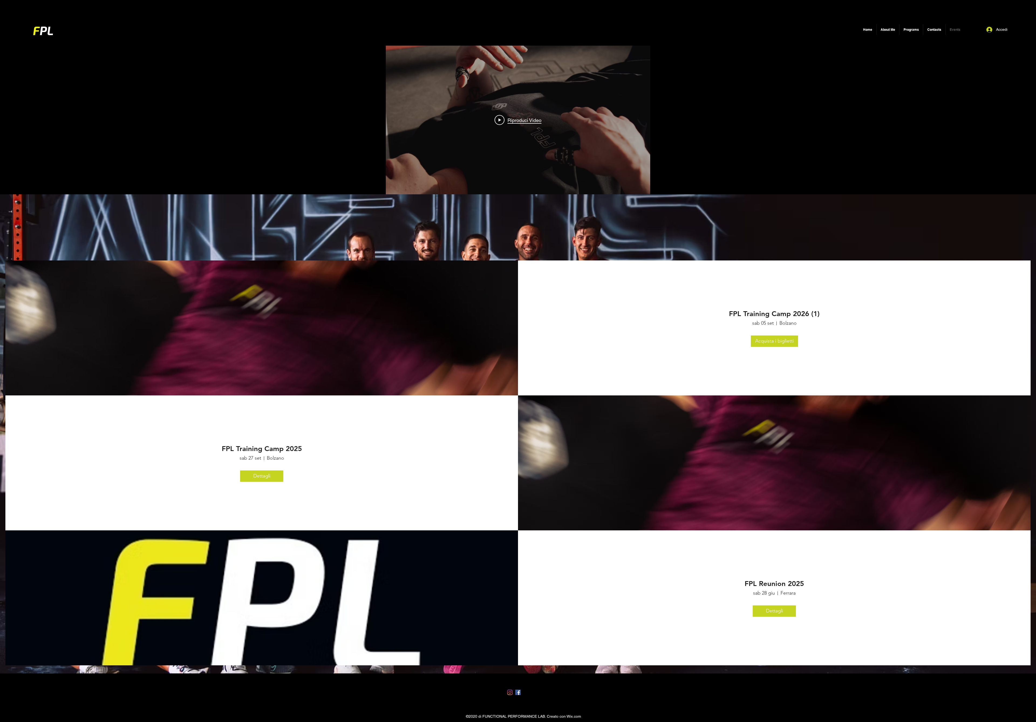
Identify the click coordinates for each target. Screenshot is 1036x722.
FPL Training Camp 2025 (262, 449)
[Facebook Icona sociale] (518, 692)
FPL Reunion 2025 (774, 583)
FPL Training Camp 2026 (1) (774, 314)
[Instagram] (510, 692)
